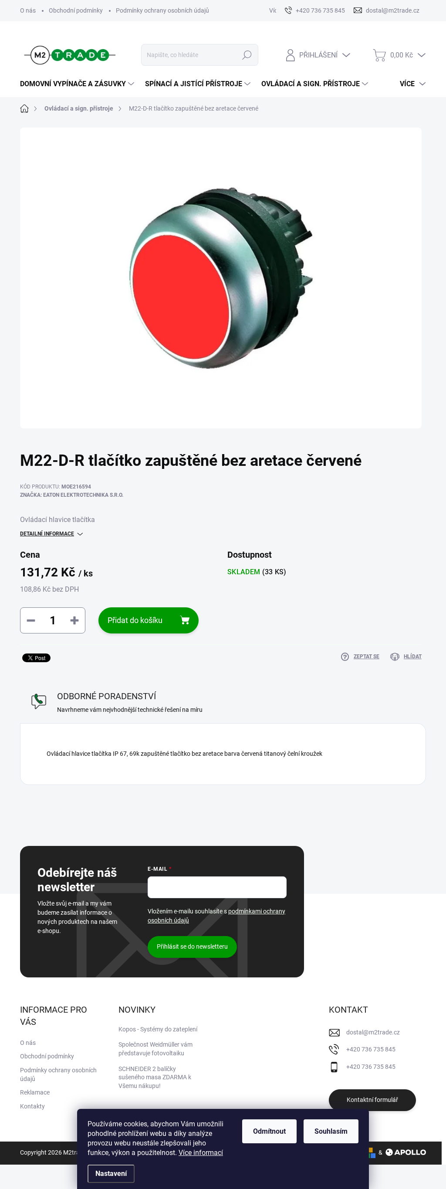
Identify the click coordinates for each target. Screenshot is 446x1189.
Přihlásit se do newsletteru (192, 946)
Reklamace (35, 1092)
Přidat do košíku (135, 620)
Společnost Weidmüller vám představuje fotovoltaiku (155, 1049)
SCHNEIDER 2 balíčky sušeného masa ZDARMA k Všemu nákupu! (154, 1077)
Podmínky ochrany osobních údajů (162, 10)
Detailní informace (47, 534)
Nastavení (111, 1173)
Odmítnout (269, 1131)
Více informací (201, 1153)
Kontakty (32, 1106)
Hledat (247, 54)
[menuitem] (78, 84)
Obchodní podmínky (76, 10)
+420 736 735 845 (370, 1049)
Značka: (71, 495)
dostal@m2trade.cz (373, 1032)
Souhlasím (331, 1131)
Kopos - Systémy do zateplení (157, 1029)
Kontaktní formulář (372, 1099)
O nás (28, 10)
